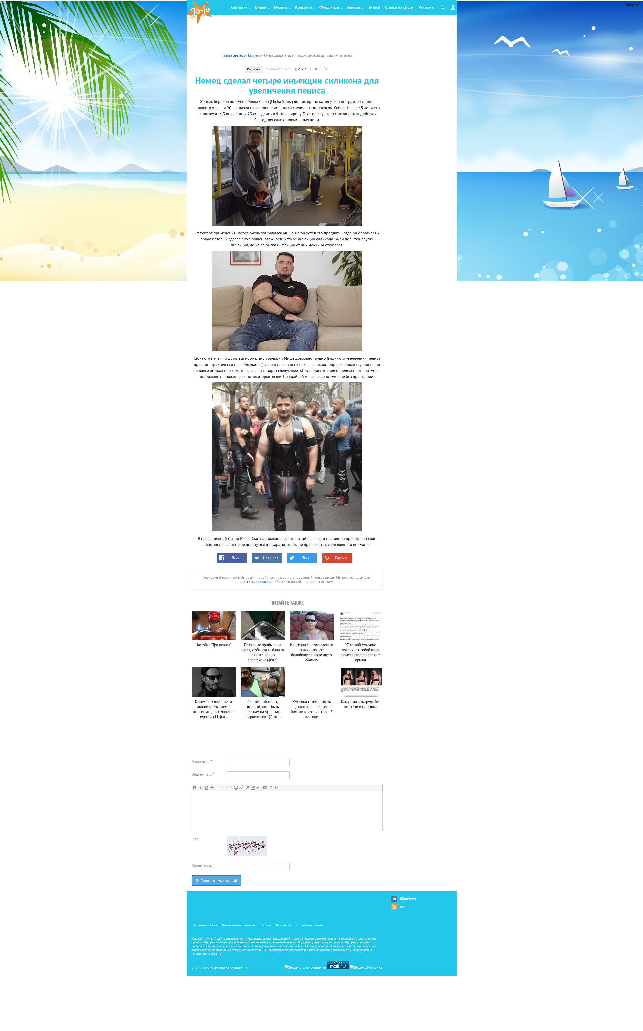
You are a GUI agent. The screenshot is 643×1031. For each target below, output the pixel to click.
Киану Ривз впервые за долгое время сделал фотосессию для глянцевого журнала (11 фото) (214, 709)
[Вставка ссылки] (241, 787)
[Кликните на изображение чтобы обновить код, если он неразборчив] (247, 855)
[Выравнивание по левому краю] (218, 787)
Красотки (303, 7)
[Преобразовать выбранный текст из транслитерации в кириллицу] (271, 787)
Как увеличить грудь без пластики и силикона (360, 704)
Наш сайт (198, 939)
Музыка (281, 7)
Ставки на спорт (399, 7)
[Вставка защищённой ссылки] (247, 787)
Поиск (266, 925)
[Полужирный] (195, 787)
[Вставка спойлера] (276, 787)
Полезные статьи (309, 925)
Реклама (426, 7)
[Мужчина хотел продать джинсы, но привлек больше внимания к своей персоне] (312, 682)
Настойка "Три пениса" (213, 645)
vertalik (304, 70)
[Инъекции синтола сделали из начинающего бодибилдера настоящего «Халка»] (312, 625)
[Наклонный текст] (200, 787)
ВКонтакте (408, 899)
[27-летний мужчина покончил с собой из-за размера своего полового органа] (361, 625)
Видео (260, 7)
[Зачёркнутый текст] (212, 787)
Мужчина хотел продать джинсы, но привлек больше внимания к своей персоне (311, 709)
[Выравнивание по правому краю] (230, 787)
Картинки (239, 7)
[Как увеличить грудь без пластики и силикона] (361, 682)
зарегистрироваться (256, 582)
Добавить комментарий (216, 881)
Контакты (283, 925)
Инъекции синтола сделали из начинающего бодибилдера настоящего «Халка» (311, 652)
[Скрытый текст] (259, 787)
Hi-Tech (373, 7)
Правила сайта (205, 925)
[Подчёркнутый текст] (206, 787)
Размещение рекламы (239, 925)
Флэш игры (329, 7)
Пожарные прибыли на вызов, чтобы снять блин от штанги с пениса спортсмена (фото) (262, 652)
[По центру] (224, 787)
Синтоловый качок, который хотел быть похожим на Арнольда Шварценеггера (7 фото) (262, 709)
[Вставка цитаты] (265, 787)
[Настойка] (214, 625)
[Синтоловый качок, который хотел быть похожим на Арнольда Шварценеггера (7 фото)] (263, 682)
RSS (402, 907)
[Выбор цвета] (253, 787)
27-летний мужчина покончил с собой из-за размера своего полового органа (360, 652)
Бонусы (353, 7)
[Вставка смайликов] (236, 787)
